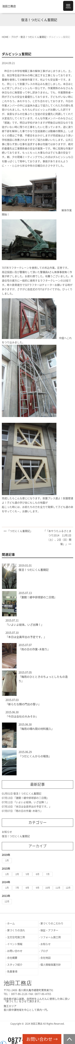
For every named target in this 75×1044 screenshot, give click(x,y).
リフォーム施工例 (50, 937)
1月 (7, 860)
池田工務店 (9, 6)
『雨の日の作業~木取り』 (34, 649)
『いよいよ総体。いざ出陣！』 (24, 624)
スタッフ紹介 (14, 964)
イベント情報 (14, 944)
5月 (27, 874)
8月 (27, 888)
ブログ (44, 951)
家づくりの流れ (16, 930)
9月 (37, 888)
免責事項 (12, 971)
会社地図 (45, 958)
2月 (17, 874)
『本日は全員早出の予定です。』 (25, 637)
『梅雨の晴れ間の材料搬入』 (36, 728)
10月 (47, 888)
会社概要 (12, 958)
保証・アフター (49, 930)
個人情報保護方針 (50, 964)
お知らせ (7, 832)
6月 (37, 874)
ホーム (11, 923)
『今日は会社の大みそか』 (21, 716)
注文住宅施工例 (16, 937)
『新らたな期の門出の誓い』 (23, 704)
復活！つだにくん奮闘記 (34, 569)
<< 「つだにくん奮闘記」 (18, 531)
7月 (48, 874)
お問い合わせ (14, 951)
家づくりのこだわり (51, 923)
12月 (68, 888)
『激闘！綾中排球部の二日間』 (38, 597)
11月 (58, 888)
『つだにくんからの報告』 (35, 756)
